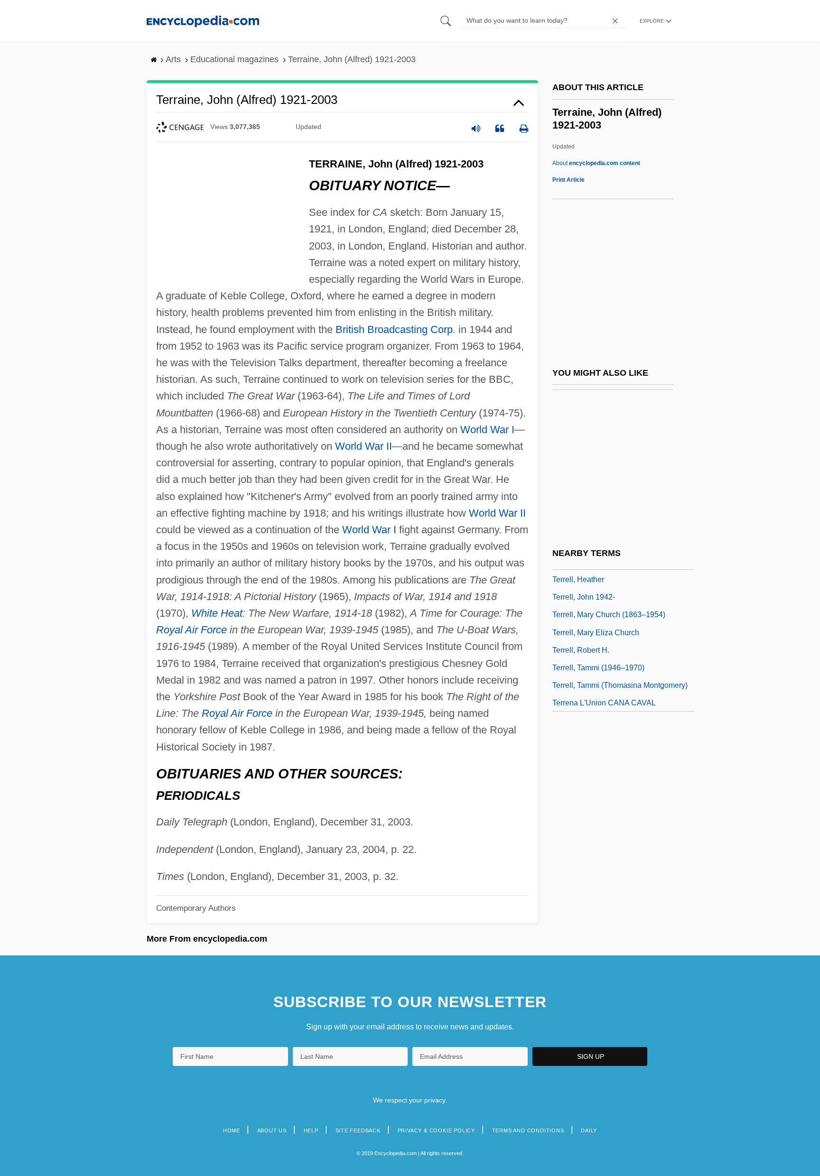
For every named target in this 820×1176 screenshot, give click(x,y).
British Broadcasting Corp (394, 329)
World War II (363, 446)
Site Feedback (358, 1130)
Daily (589, 1130)
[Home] (203, 21)
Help (311, 1130)
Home (231, 1130)
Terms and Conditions (528, 1130)
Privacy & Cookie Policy (436, 1130)
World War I (487, 429)
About (596, 163)
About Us (272, 1130)
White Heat (216, 613)
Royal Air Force (191, 630)
